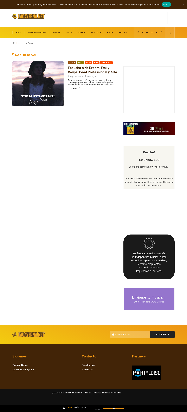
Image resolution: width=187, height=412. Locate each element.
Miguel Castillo (76, 76)
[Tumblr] (161, 32)
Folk (80, 63)
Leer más (72, 88)
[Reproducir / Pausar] (64, 408)
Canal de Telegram (23, 369)
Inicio (18, 32)
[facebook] (138, 32)
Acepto (166, 4)
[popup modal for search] (170, 32)
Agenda (56, 32)
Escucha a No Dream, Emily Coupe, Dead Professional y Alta (92, 69)
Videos (81, 32)
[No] (183, 4)
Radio (110, 32)
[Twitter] (142, 32)
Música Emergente (37, 32)
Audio (69, 32)
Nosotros (87, 369)
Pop (96, 63)
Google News (19, 365)
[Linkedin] (156, 32)
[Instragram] (152, 32)
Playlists (96, 32)
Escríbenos (88, 365)
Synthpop (106, 63)
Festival (123, 32)
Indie (88, 63)
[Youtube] (147, 32)
